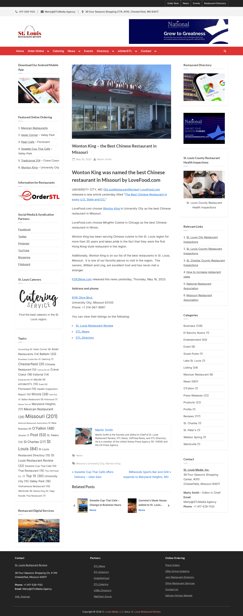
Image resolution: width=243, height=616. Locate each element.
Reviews (188, 416)
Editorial (41, 374)
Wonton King (111, 208)
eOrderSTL (125, 51)
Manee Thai (24, 404)
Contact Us (171, 589)
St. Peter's (189, 430)
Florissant (27, 388)
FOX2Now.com (82, 279)
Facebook (24, 229)
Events (196, 3)
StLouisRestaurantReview (121, 189)
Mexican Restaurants (34, 128)
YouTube (23, 250)
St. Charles (190, 423)
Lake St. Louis (192, 360)
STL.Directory (85, 337)
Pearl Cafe (27, 142)
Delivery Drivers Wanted (178, 595)
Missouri (81, 463)
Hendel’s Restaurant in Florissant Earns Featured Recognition (154, 503)
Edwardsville (25, 380)
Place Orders (172, 565)
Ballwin (48, 354)
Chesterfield (31, 364)
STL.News (82, 331)
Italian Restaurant (32, 399)
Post (38, 435)
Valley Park (40, 481)
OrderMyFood (101, 578)
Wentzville (25, 491)
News (186, 3)
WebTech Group (103, 596)
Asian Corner (29, 135)
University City (95, 463)
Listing (187, 367)
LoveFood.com (150, 189)
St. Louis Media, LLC (113, 611)
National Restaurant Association (34, 423)
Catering (58, 51)
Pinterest (23, 243)
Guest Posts (191, 353)
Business (189, 325)
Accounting (25, 349)
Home (20, 51)
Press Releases (193, 395)
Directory (103, 51)
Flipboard (24, 264)
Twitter (22, 236)
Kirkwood (51, 399)
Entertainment (192, 339)
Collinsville (43, 370)
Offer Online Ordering (177, 571)
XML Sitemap (22, 596)
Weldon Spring (192, 437)
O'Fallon (43, 428)
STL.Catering (101, 584)
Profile (187, 409)
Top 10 (35, 476)
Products (189, 402)
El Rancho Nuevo (194, 332)
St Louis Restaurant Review (36, 460)
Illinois (40, 394)
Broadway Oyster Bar (29, 359)
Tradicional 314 (30, 160)
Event (43, 384)
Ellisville (39, 379)
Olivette (23, 435)
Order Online (36, 51)
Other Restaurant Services (180, 583)
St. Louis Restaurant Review (73, 31)
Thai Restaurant (31, 470)
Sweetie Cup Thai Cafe (35, 148)
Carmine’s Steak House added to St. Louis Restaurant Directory (103, 503)
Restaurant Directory (215, 3)
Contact (146, 51)
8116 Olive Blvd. (82, 297)
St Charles (35, 442)
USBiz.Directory (102, 590)
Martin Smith (104, 159)
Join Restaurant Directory (179, 577)
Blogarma (24, 257)
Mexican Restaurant (196, 374)
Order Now (173, 3)
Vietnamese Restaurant (34, 486)
